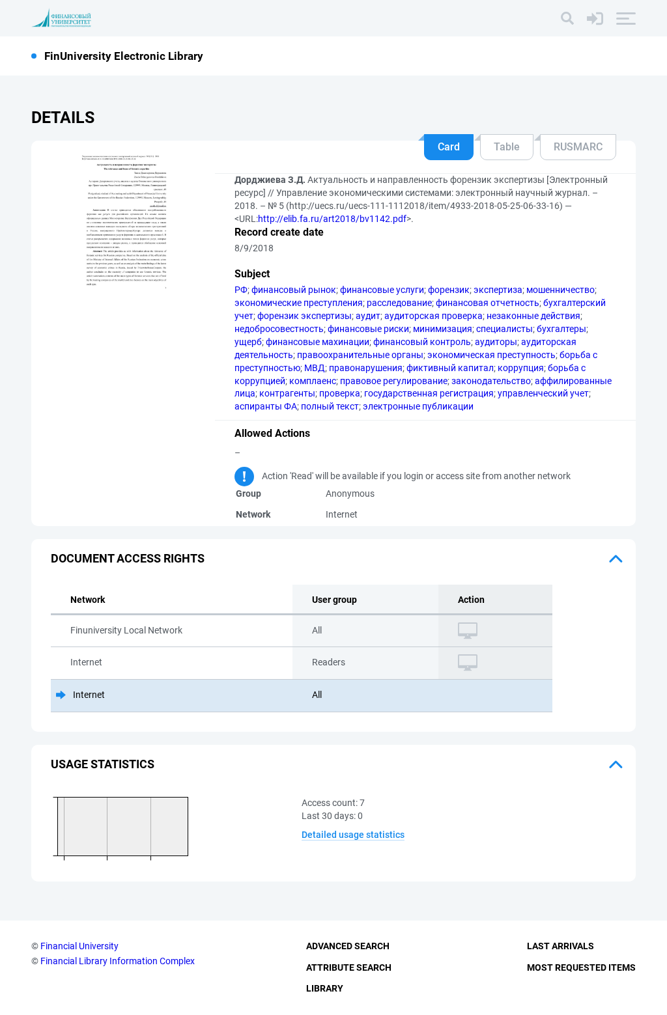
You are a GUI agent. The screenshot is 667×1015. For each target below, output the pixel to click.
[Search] (567, 18)
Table (507, 147)
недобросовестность (279, 329)
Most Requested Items (581, 967)
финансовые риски (368, 329)
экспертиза (498, 290)
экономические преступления (298, 303)
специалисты (504, 329)
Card (449, 147)
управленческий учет (543, 393)
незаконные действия (533, 316)
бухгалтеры (561, 329)
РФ (241, 290)
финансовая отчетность (487, 303)
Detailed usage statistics (353, 834)
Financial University (79, 946)
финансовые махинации (317, 342)
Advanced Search (348, 946)
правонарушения (366, 368)
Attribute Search (348, 967)
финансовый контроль (422, 342)
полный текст (330, 406)
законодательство (491, 381)
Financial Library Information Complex (117, 961)
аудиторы (496, 342)
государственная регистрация (429, 393)
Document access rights (128, 558)
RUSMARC (578, 147)
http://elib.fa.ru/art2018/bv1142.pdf (332, 219)
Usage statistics (102, 764)
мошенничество (560, 290)
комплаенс (312, 381)
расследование (399, 303)
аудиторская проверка (433, 316)
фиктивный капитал (450, 368)
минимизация (442, 329)
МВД (314, 368)
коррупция (521, 368)
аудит (368, 316)
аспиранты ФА (265, 406)
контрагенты (287, 393)
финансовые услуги (382, 290)
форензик (449, 290)
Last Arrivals (560, 946)
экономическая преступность (491, 355)
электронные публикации (418, 406)
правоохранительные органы (360, 355)
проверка (339, 393)
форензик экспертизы (304, 316)
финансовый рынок (293, 290)
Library (324, 988)
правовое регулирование (393, 381)
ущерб (248, 342)
